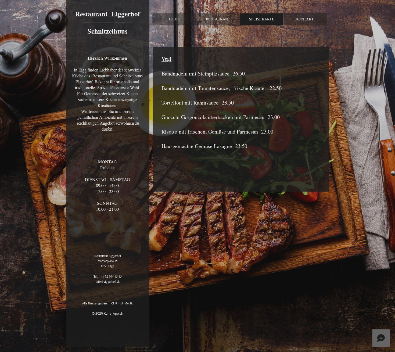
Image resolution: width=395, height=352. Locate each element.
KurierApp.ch (113, 313)
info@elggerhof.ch (108, 281)
